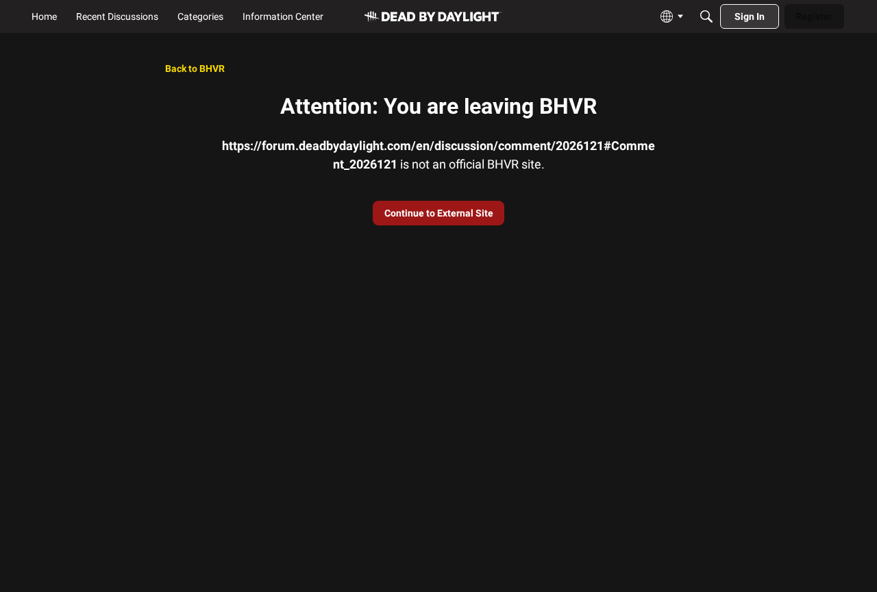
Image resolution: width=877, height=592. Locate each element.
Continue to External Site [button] (438, 213)
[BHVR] (433, 17)
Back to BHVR (195, 68)
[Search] (706, 16)
